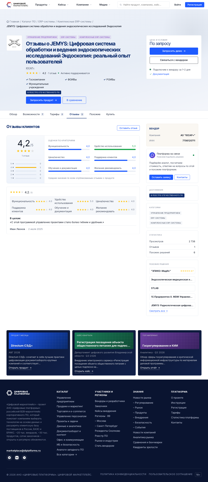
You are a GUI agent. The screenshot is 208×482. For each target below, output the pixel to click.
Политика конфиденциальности (123, 474)
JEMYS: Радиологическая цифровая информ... (172, 305)
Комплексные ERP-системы (74, 21)
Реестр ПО (101, 435)
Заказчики (101, 406)
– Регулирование (143, 402)
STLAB (154, 288)
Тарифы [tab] (56, 114)
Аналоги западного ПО (70, 449)
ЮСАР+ (30, 68)
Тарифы (175, 412)
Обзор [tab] (13, 114)
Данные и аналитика (69, 426)
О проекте (177, 397)
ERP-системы (46, 21)
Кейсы (62, 4)
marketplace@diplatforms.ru (23, 450)
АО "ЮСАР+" (188, 135)
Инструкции (178, 402)
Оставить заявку (161, 177)
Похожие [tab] (95, 114)
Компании (82, 4)
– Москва (100, 420)
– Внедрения (140, 417)
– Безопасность (142, 422)
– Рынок (138, 407)
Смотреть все (158, 310)
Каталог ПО (29, 21)
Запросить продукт (43, 100)
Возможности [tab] (33, 114)
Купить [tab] (110, 114)
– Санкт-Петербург (106, 425)
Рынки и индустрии (106, 440)
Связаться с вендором (174, 60)
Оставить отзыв (128, 128)
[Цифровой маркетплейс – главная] (17, 4)
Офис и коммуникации (70, 439)
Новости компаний (144, 432)
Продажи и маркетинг (70, 406)
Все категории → (67, 454)
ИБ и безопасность (68, 444)
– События (139, 427)
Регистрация (195, 4)
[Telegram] (9, 458)
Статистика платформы (185, 417)
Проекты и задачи (67, 421)
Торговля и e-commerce (71, 411)
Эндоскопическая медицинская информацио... (172, 279)
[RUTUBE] (24, 458)
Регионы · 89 (102, 416)
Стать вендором (104, 445)
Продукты (41, 4)
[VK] (17, 458)
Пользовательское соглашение (170, 474)
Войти (177, 4)
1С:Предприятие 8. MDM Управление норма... (172, 296)
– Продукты (140, 412)
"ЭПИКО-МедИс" (161, 270)
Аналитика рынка (143, 437)
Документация (161, 74)
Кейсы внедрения (105, 411)
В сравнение (74, 100)
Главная (14, 21)
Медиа (103, 4)
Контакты (182, 177)
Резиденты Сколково (107, 430)
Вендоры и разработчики (110, 401)
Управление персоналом (71, 416)
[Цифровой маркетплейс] (27, 393)
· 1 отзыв (51, 73)
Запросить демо (174, 50)
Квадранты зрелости (145, 447)
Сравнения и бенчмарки (147, 442)
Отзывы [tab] (76, 114)
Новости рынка (142, 397)
